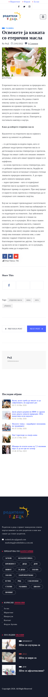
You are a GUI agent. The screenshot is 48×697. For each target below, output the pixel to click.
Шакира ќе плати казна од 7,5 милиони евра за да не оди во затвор (29, 447)
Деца (24, 564)
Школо (37, 587)
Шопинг (9, 592)
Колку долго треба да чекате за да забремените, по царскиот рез (26, 402)
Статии (8, 587)
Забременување (26, 575)
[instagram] (29, 6)
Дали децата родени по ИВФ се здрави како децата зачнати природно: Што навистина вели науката (28, 414)
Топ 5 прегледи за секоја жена (24, 435)
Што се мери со (28, 657)
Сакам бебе (33, 581)
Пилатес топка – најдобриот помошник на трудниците (29, 425)
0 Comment (33, 43)
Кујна (8, 581)
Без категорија (25, 558)
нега (37, 300)
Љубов (8, 558)
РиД (7, 43)
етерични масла (15, 300)
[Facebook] (18, 6)
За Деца (21, 570)
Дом (35, 564)
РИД (19, 581)
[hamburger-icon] (43, 16)
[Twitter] (24, 6)
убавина (7, 306)
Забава (35, 570)
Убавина (23, 587)
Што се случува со (29, 645)
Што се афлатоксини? (31, 670)
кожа (28, 300)
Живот (8, 570)
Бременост (10, 564)
